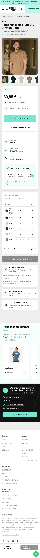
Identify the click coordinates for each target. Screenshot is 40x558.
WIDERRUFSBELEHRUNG (10, 480)
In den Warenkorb (27, 547)
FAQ (23, 446)
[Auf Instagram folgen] (8, 541)
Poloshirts (10, 16)
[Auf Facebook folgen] (3, 541)
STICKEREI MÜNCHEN (9, 509)
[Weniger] (17, 211)
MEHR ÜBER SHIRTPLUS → (10, 535)
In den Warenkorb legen (21, 259)
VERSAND (25, 457)
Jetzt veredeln (21, 118)
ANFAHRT (25, 440)
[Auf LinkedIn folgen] (18, 541)
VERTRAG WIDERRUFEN (9, 483)
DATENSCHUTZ (6, 470)
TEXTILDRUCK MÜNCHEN (10, 505)
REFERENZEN (6, 443)
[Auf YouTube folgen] (13, 541)
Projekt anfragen (20, 414)
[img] (29, 108)
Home (3, 16)
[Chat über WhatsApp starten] (36, 554)
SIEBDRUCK (6, 502)
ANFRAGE (25, 443)
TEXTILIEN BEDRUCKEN (9, 495)
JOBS (3, 440)
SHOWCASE (5, 446)
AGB (3, 473)
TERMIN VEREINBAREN (29, 460)
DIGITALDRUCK (6, 499)
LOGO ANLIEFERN (27, 450)
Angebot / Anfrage (8, 547)
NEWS (24, 453)
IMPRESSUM (6, 476)
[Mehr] (24, 211)
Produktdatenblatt (21, 128)
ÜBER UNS (5, 450)
